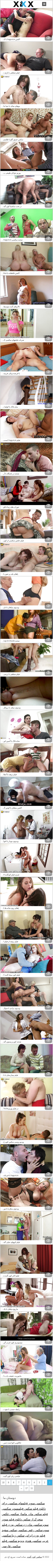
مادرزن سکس (23, 1525)
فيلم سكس (31, 1508)
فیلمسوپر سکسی (13, 1508)
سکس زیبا (17, 1535)
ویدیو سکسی (15, 1541)
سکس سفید (9, 1530)
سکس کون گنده (34, 1556)
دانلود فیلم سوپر (12, 1519)
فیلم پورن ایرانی (35, 1535)
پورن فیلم (8, 1525)
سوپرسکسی (40, 1525)
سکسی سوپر (36, 1503)
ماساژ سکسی (18, 1514)
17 (26, 1488)
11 (32, 1488)
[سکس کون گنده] (23, 4)
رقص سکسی (26, 1530)
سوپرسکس (41, 1530)
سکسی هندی (33, 1541)
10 (3, 1482)
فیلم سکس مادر (37, 1514)
